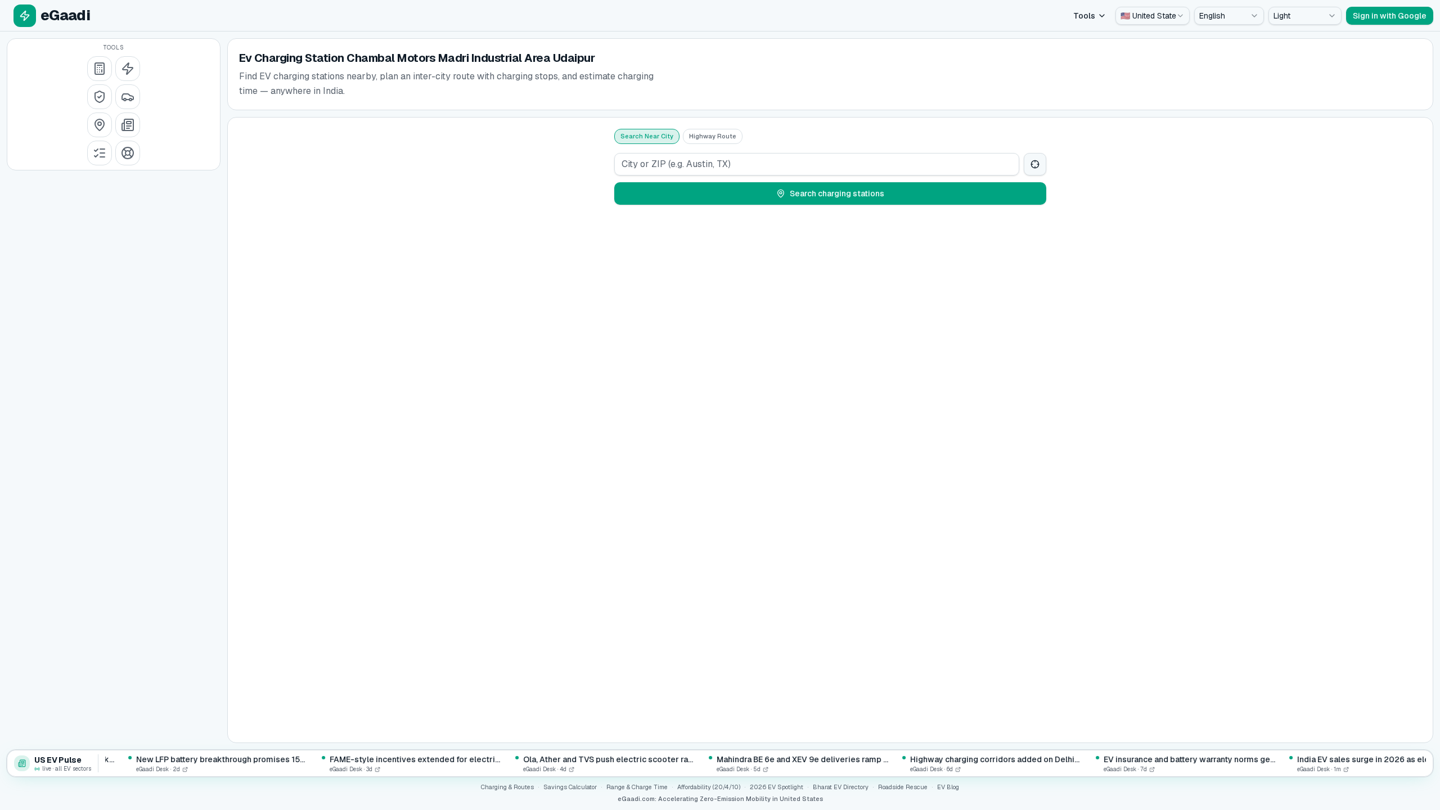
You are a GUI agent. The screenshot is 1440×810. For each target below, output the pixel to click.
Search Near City (646, 136)
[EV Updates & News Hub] (127, 124)
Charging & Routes (507, 787)
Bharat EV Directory (840, 787)
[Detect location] (1035, 164)
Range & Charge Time (637, 787)
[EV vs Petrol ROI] (99, 68)
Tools (1084, 16)
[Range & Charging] (127, 68)
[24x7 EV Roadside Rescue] (127, 153)
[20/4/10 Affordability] (99, 96)
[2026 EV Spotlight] (127, 96)
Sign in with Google (1389, 16)
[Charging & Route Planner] (99, 124)
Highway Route (712, 136)
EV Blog (948, 787)
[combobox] (1152, 16)
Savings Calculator (570, 787)
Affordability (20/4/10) (708, 787)
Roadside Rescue (903, 787)
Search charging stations (837, 193)
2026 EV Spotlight (776, 787)
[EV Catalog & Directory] (99, 153)
